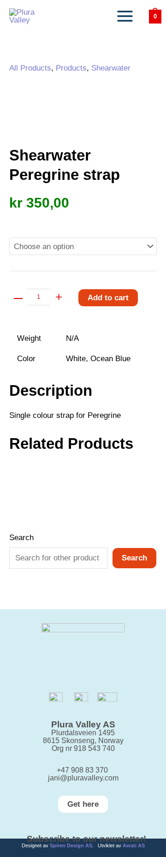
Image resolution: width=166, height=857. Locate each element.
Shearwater (110, 68)
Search (21, 537)
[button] (83, 804)
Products (71, 68)
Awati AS (134, 845)
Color (19, 221)
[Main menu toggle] (125, 16)
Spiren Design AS (71, 845)
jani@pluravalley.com (83, 778)
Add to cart (108, 297)
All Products (30, 68)
